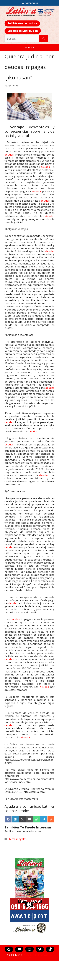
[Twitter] (40, 949)
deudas (9, 154)
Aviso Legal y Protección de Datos (38, 956)
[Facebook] (9, 949)
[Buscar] (43, 38)
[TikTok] (50, 949)
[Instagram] (29, 949)
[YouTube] (19, 949)
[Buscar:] (22, 38)
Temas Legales (17, 839)
